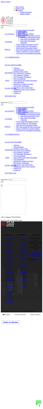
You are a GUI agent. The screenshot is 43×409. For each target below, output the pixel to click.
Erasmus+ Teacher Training (9, 255)
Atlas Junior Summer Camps (10, 263)
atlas (2, 220)
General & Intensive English (9, 241)
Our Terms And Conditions (23, 244)
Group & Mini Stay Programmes (9, 283)
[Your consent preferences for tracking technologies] (39, 405)
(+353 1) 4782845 (35, 252)
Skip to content (5, 1)
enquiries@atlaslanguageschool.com (35, 255)
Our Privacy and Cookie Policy (23, 277)
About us (23, 238)
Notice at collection (10, 322)
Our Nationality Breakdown (23, 269)
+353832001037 (37, 260)
